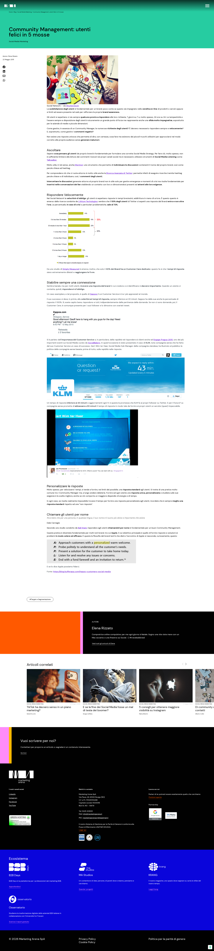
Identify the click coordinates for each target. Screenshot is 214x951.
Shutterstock (72, 105)
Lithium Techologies (88, 201)
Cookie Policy (87, 942)
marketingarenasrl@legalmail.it (95, 818)
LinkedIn (12, 794)
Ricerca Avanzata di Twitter (119, 173)
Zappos (94, 294)
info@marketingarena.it (92, 814)
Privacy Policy (87, 939)
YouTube (12, 805)
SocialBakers (94, 342)
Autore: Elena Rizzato (10, 56)
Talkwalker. (52, 160)
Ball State (82, 528)
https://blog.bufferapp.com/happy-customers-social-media (82, 571)
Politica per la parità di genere (167, 939)
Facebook (13, 802)
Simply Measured (71, 269)
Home (11, 12)
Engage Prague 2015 (163, 339)
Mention (78, 165)
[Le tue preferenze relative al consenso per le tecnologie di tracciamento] (210, 947)
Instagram (13, 798)
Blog (15, 12)
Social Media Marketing (24, 12)
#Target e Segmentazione (40, 599)
